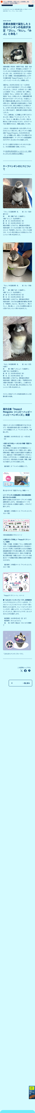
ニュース (12, 9)
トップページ (6, 9)
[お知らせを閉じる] (33, 2)
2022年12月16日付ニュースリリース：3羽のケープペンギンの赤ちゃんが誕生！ (17, 152)
